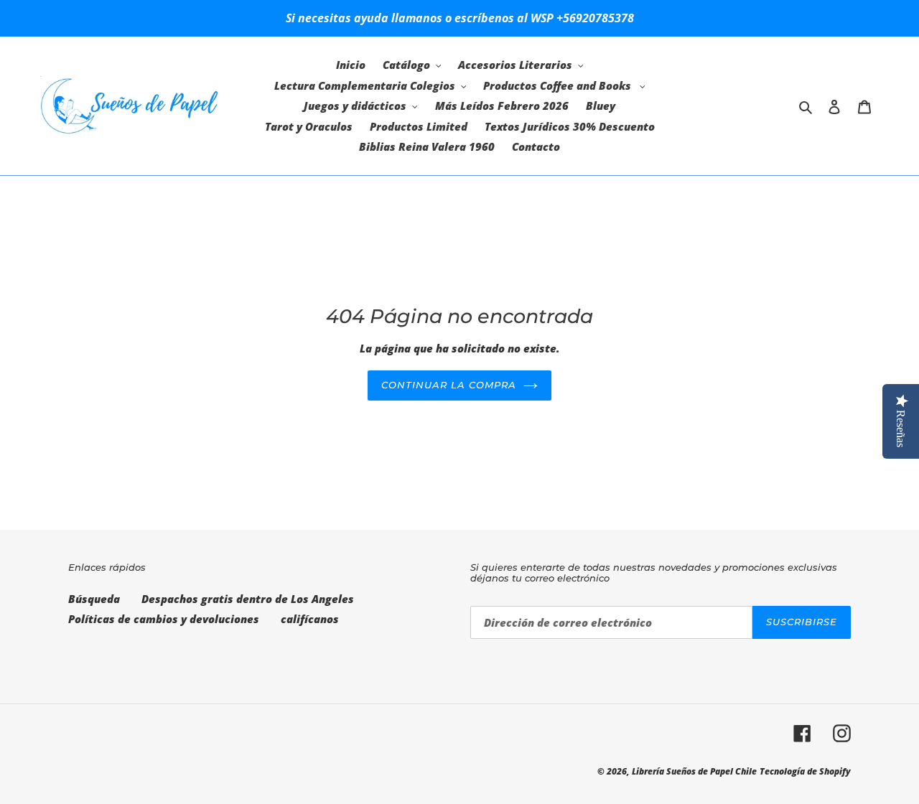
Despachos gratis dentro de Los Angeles (247, 599)
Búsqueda (94, 599)
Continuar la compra (449, 385)
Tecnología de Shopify (805, 771)
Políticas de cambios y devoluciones (163, 619)
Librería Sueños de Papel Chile (694, 771)
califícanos (310, 619)
